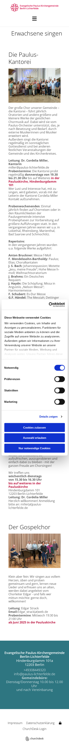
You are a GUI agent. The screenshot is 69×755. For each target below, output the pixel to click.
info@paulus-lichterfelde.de (34, 674)
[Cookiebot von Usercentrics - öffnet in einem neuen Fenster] (49, 304)
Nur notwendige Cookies (34, 448)
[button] (34, 18)
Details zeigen (48, 416)
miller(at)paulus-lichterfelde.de (25, 506)
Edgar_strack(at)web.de (33, 612)
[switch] (59, 379)
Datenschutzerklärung (40, 723)
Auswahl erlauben (34, 437)
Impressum (15, 723)
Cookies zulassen (34, 427)
